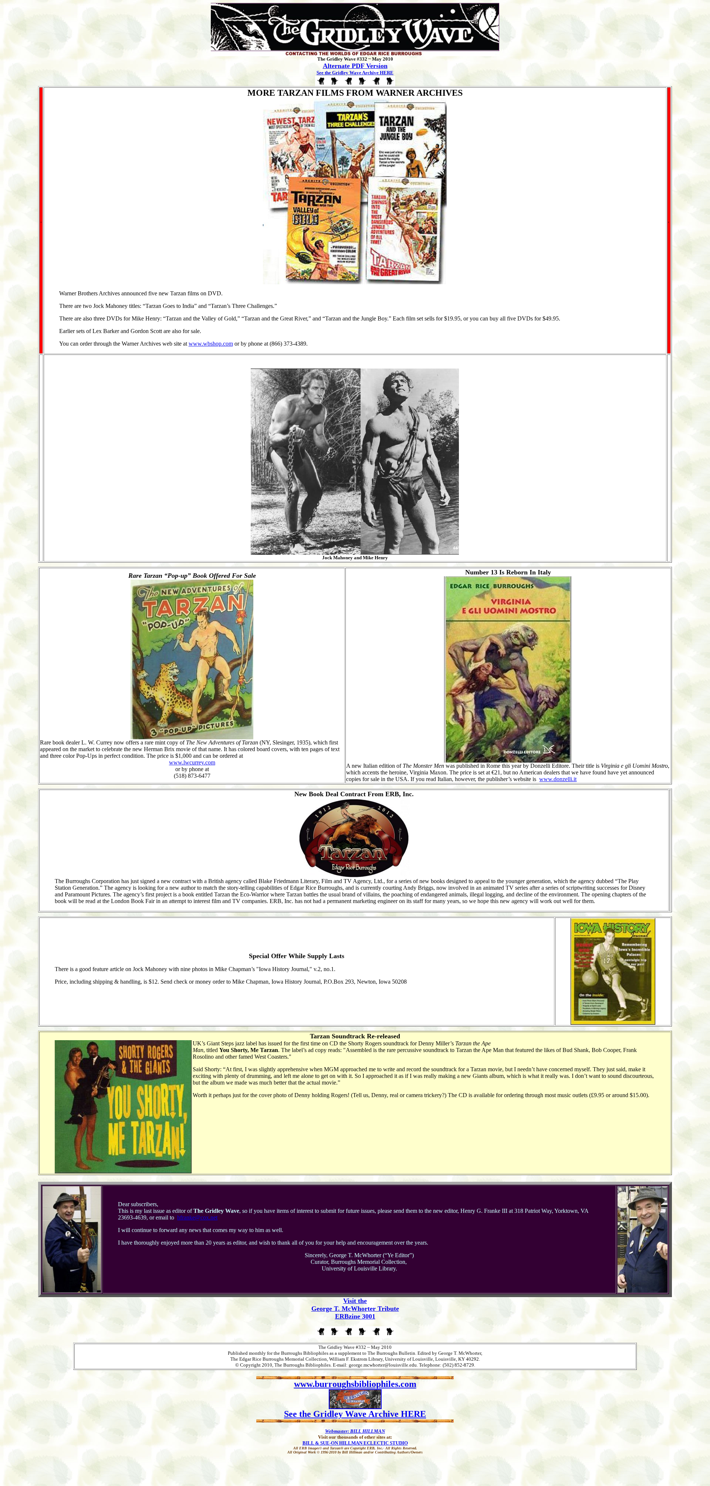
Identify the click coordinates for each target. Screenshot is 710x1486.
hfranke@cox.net (197, 1217)
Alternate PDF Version (355, 65)
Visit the (355, 1301)
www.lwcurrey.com (192, 762)
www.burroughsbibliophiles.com (355, 1384)
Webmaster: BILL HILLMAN (355, 1431)
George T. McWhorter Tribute (355, 1308)
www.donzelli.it (558, 779)
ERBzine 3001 (355, 1316)
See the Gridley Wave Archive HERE (355, 72)
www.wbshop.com (211, 343)
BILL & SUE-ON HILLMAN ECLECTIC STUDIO (355, 1443)
